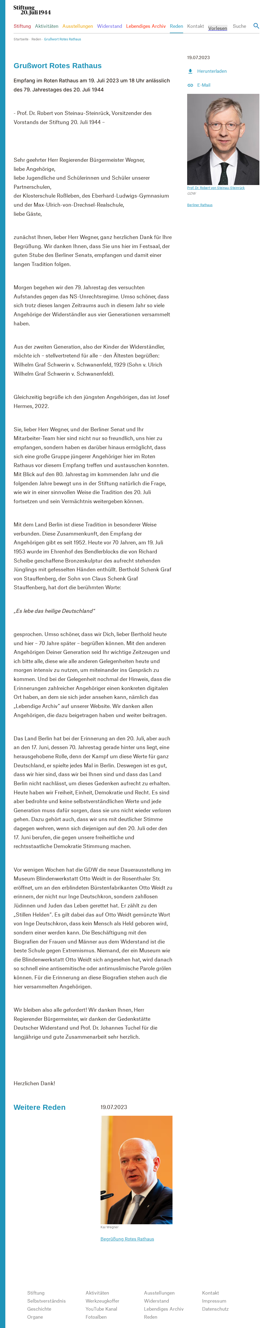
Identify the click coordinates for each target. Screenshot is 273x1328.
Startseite (21, 39)
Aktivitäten (46, 26)
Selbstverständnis (46, 1301)
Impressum (214, 1301)
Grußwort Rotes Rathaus (62, 39)
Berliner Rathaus (199, 205)
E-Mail (203, 84)
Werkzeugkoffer (102, 1301)
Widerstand (109, 26)
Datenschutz (215, 1309)
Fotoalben (96, 1317)
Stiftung (22, 26)
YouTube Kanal (101, 1309)
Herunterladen (212, 71)
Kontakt (195, 26)
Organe (35, 1317)
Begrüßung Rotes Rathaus (127, 1238)
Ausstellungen (77, 26)
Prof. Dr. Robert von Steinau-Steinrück (216, 188)
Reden (176, 26)
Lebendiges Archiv (146, 26)
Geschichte (39, 1309)
